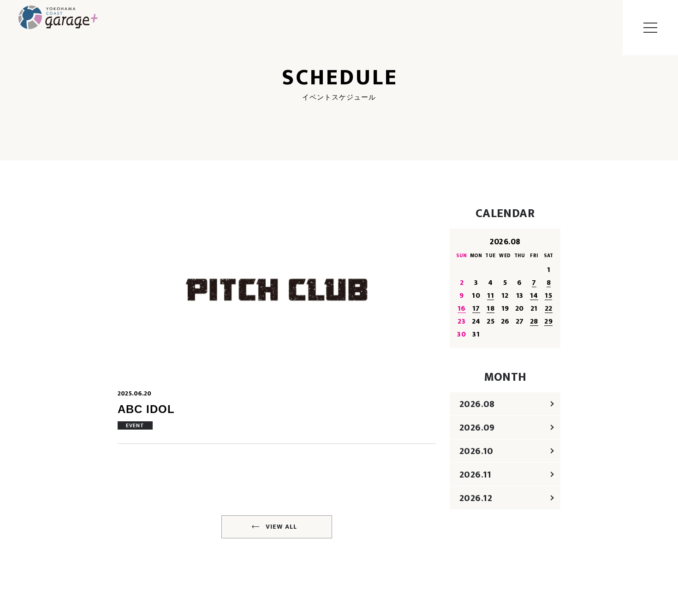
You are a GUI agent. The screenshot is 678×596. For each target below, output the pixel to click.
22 (549, 308)
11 (490, 295)
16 (462, 308)
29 (548, 321)
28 (534, 321)
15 (548, 295)
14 (534, 295)
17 (476, 308)
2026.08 (477, 404)
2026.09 (477, 428)
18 (490, 308)
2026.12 (476, 498)
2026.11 (475, 475)
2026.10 (476, 451)
